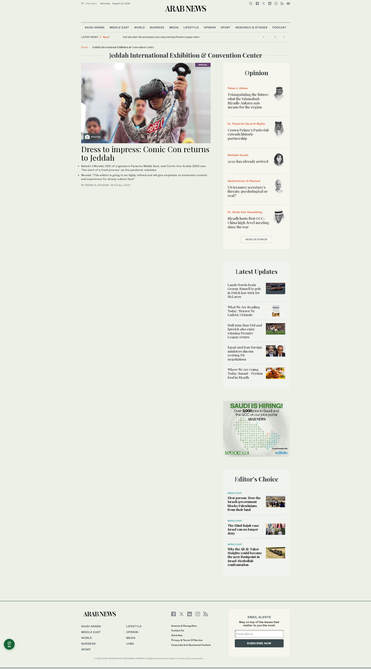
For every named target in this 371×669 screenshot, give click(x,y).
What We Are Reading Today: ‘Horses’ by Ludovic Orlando (244, 311)
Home (84, 47)
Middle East (119, 27)
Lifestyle (191, 27)
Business (157, 27)
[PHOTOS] (146, 103)
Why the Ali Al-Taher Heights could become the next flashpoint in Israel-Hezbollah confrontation (245, 557)
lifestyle (134, 626)
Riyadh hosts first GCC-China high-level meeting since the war (248, 222)
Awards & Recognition (184, 625)
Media (174, 27)
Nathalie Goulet (238, 155)
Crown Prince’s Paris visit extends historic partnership (248, 134)
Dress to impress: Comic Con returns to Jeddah (145, 153)
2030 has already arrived (248, 161)
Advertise (176, 635)
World (139, 27)
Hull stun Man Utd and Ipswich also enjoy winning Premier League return (161, 37)
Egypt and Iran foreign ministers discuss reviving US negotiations (245, 353)
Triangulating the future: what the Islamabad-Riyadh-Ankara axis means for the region (248, 100)
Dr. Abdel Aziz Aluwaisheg (245, 212)
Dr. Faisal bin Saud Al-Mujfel (246, 123)
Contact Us (177, 630)
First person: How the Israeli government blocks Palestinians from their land (244, 504)
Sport (225, 27)
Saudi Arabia (95, 27)
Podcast (279, 27)
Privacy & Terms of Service (187, 640)
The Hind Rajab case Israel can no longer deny (243, 529)
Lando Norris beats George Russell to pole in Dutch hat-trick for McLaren (244, 291)
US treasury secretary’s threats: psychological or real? (248, 191)
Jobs (130, 643)
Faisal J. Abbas (238, 88)
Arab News (91, 3)
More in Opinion (256, 239)
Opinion (210, 27)
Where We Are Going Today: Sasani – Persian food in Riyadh (245, 373)
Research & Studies (251, 27)
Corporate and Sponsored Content (191, 644)
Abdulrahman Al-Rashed (244, 180)
